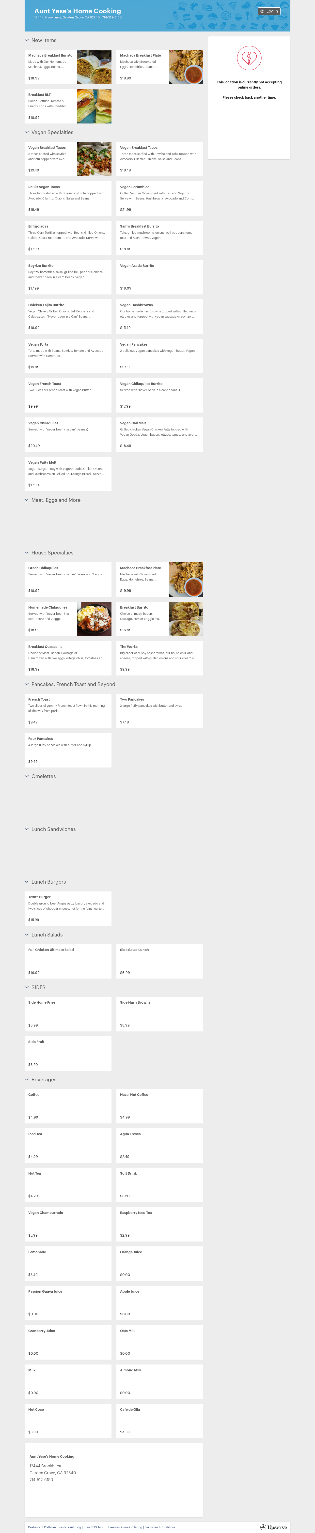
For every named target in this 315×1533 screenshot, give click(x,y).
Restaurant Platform (42, 1527)
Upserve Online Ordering (124, 1527)
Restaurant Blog (70, 1527)
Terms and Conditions (160, 1527)
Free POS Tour (94, 1527)
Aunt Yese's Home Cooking (77, 11)
